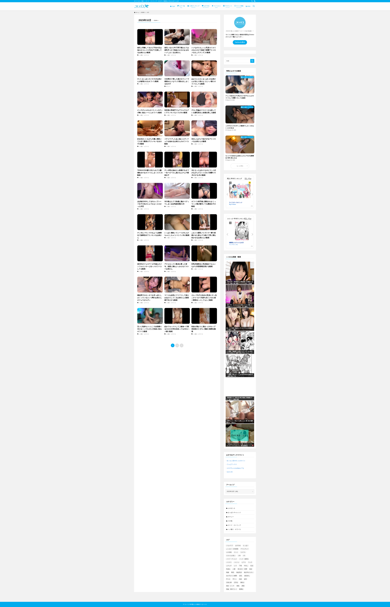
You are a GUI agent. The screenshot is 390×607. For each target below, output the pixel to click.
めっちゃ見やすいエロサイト (236, 461)
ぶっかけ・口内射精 (232, 549)
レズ (235, 565)
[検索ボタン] (253, 6)
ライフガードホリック (235, 202)
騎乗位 (241, 589)
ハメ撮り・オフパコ (234, 529)
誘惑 (243, 586)
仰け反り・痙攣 (242, 569)
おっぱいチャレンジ (234, 512)
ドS (244, 555)
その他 (230, 521)
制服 (227, 572)
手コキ (228, 579)
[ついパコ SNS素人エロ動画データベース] (141, 6)
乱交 (252, 565)
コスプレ (243, 552)
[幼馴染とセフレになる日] (242, 231)
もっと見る (240, 166)
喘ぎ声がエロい (248, 572)
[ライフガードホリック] (242, 191)
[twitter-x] (252, 1)
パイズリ (229, 562)
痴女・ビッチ (230, 586)
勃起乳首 (239, 572)
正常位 (236, 582)
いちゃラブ (229, 545)
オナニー (231, 517)
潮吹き (242, 582)
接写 (245, 579)
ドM (239, 555)
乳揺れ (228, 569)
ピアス (244, 562)
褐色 (238, 586)
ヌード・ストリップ (234, 525)
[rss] (254, 1)
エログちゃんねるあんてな (235, 468)
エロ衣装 (229, 552)
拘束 (240, 579)
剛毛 (232, 572)
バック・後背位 (244, 559)
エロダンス (231, 508)
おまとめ (230, 472)
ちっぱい (245, 545)
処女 (250, 569)
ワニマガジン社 (233, 244)
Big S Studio (232, 204)
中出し (246, 565)
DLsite (248, 179)
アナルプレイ (245, 549)
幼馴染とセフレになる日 (236, 242)
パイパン (236, 562)
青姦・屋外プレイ (231, 589)
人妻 (234, 569)
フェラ (250, 562)
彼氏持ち (247, 575)
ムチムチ (229, 565)
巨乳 (240, 575)
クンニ (236, 552)
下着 (240, 565)
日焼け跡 (229, 582)
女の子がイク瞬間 (231, 575)
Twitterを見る (240, 42)
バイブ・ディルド (231, 559)
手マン (235, 579)
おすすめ (238, 545)
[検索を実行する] (252, 61)
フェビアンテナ (232, 464)
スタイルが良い (231, 555)
